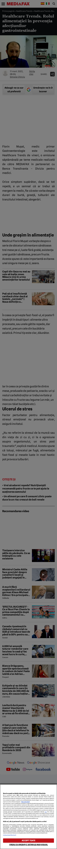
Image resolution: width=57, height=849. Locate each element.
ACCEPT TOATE (28, 840)
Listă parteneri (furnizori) (9, 835)
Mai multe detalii (25, 801)
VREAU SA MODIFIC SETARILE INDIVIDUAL (28, 844)
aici (46, 811)
